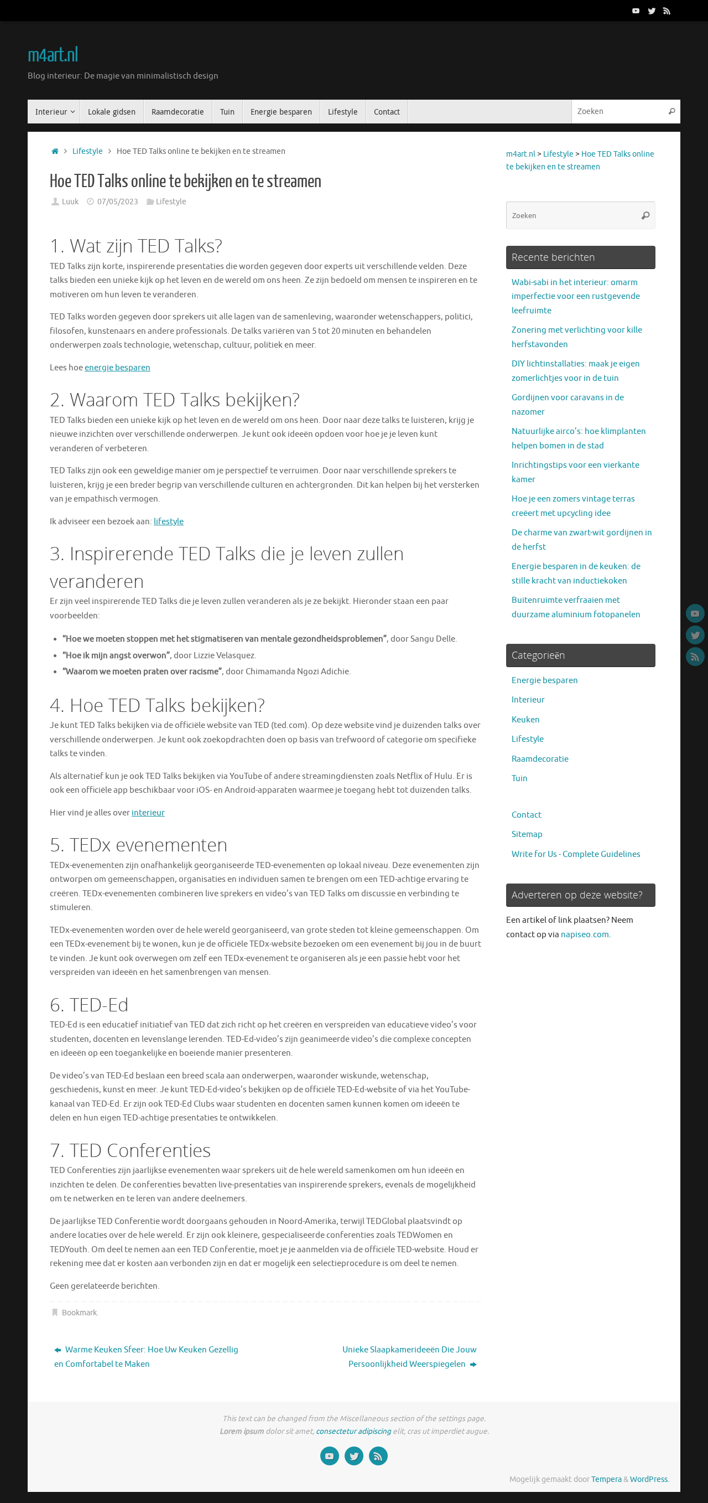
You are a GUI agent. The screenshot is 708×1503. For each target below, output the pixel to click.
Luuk (70, 201)
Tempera (606, 1479)
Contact (527, 815)
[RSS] (667, 10)
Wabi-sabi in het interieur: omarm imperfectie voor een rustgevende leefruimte (576, 296)
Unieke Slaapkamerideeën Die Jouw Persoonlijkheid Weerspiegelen (409, 1357)
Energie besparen (545, 680)
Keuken (526, 720)
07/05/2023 (117, 201)
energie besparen (117, 368)
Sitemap (527, 834)
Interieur (528, 700)
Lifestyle (87, 151)
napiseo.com (585, 934)
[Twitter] (651, 10)
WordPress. (649, 1479)
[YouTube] (636, 10)
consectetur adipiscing (353, 1431)
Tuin (520, 778)
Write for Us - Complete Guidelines (576, 854)
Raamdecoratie (540, 759)
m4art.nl (53, 55)
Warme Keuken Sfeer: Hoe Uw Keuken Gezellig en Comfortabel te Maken (146, 1357)
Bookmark (79, 1313)
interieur (148, 813)
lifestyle (169, 522)
